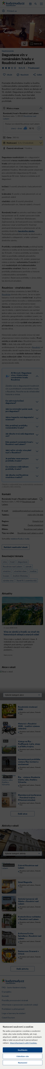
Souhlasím (22, 1050)
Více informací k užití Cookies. (23, 1043)
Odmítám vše (22, 1056)
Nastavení (22, 1062)
